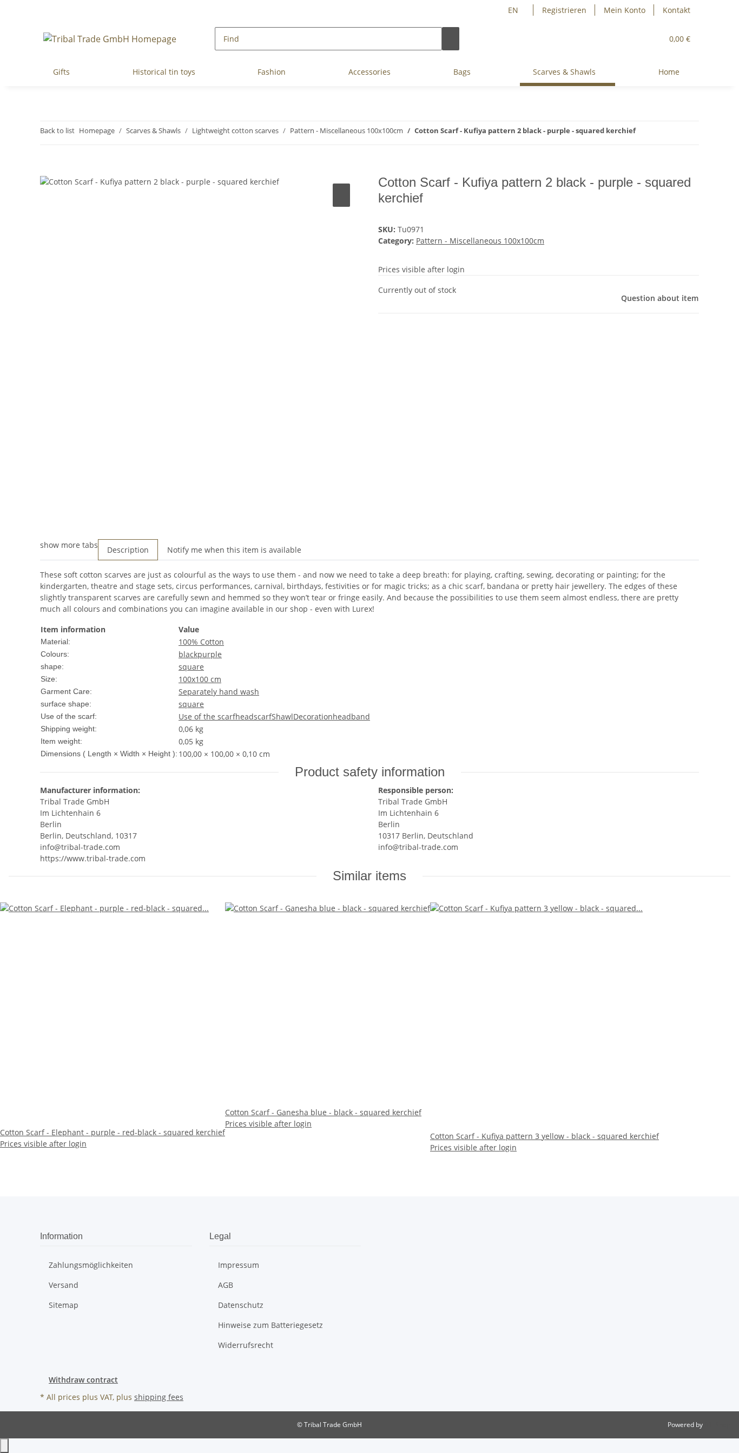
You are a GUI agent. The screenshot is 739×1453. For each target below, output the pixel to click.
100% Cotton (201, 642)
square (191, 667)
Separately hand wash (219, 691)
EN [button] (514, 10)
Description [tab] (128, 550)
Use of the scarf (207, 716)
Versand (63, 1285)
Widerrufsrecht (245, 1345)
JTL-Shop (717, 1424)
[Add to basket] (48, 169)
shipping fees (158, 1397)
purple (209, 654)
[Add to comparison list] (341, 195)
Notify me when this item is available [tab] (234, 550)
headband (351, 716)
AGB (225, 1285)
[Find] (450, 38)
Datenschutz (240, 1305)
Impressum (238, 1265)
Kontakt (676, 10)
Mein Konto (624, 10)
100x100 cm (200, 679)
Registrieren (564, 10)
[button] (649, 38)
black (188, 654)
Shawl (282, 716)
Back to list (57, 130)
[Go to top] (4, 1445)
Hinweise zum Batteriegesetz (270, 1325)
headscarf (253, 716)
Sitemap (63, 1305)
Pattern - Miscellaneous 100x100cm (480, 240)
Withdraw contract (83, 1380)
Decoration (313, 716)
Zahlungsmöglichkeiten (91, 1265)
